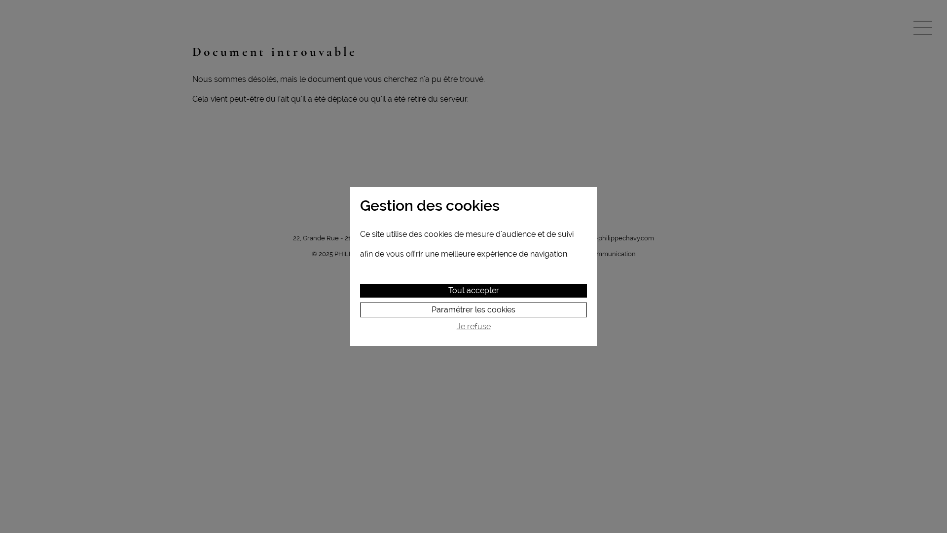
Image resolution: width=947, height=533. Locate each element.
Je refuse (474, 326)
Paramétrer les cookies (473, 309)
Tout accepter (473, 290)
